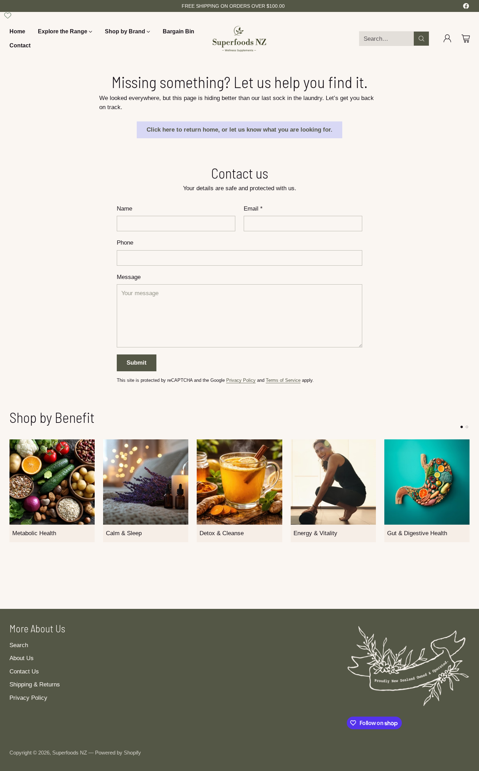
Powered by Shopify (118, 753)
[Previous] (11, 490)
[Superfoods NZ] (239, 39)
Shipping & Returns (34, 684)
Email (253, 208)
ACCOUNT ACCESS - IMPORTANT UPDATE (233, 5)
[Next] (467, 490)
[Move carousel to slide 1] (461, 427)
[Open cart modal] (465, 38)
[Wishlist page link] (7, 15)
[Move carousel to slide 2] (467, 427)
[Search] (421, 38)
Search (18, 645)
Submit (137, 362)
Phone (125, 242)
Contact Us (24, 671)
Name (124, 208)
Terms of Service (283, 380)
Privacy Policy (241, 380)
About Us (21, 658)
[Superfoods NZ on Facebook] (466, 7)
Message (129, 277)
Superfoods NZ (69, 753)
